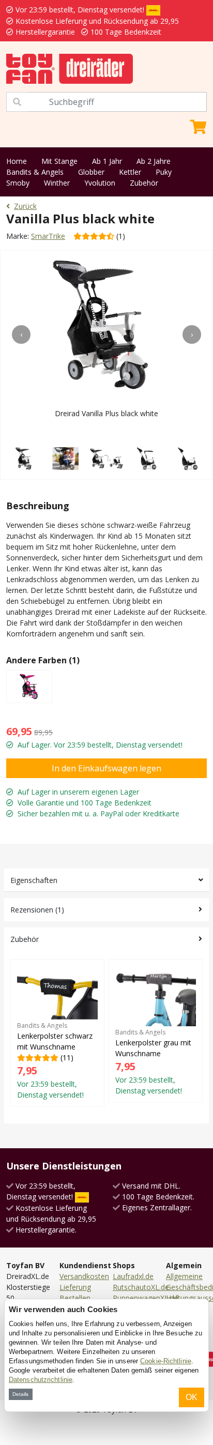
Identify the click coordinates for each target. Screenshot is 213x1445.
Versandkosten (84, 1276)
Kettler (130, 172)
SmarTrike (48, 236)
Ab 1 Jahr (107, 161)
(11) (55, 1060)
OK (191, 1397)
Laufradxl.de (133, 1276)
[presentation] (21, 334)
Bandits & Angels (35, 172)
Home (16, 161)
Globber (91, 172)
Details (20, 1394)
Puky (164, 172)
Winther (57, 183)
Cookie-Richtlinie (165, 1361)
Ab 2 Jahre (153, 161)
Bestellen (74, 1298)
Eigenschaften (33, 880)
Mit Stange (59, 161)
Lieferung (75, 1287)
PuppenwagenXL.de (145, 1298)
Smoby (17, 183)
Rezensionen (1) (37, 910)
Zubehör (144, 183)
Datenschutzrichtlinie (40, 1379)
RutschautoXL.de (141, 1287)
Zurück (25, 206)
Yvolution (99, 183)
